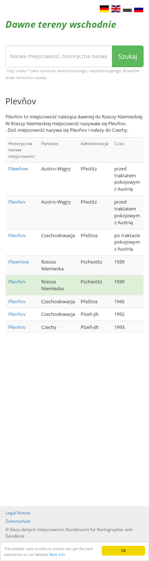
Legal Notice (17, 513)
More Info (57, 554)
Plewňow (18, 168)
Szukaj (127, 56)
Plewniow (18, 261)
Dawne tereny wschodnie (60, 24)
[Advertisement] (74, 420)
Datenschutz (18, 521)
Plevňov (17, 202)
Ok (123, 550)
